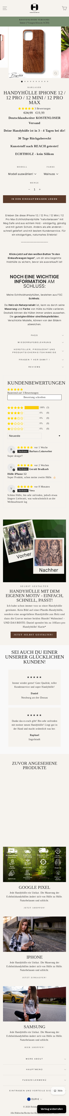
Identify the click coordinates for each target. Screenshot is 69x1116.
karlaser (34, 87)
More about (34, 1059)
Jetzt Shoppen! (34, 908)
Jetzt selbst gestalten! (33, 635)
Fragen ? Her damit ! (34, 360)
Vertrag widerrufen (52, 1109)
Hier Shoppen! (35, 1047)
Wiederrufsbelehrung (34, 342)
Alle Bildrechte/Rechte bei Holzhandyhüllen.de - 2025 (34, 1113)
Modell (22, 167)
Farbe (51, 167)
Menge (34, 183)
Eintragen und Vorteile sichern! (34, 1091)
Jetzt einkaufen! (34, 978)
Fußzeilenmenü (34, 1080)
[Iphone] (34, 934)
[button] (26, 108)
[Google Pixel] (34, 864)
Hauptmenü (34, 1069)
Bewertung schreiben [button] (34, 397)
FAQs (34, 335)
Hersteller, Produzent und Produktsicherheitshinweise (34, 350)
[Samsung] (34, 1003)
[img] (25, 447)
